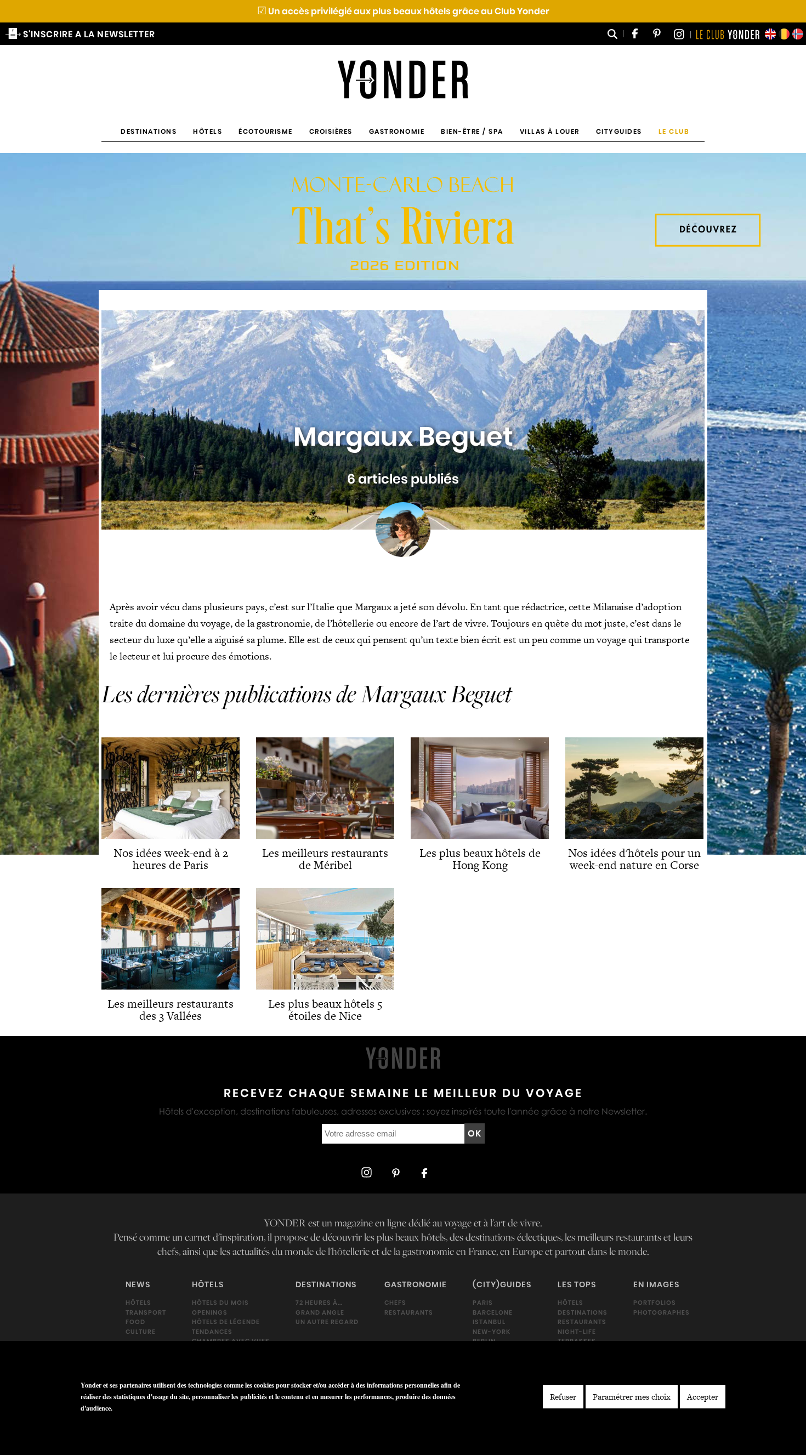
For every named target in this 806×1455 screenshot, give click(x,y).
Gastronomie (397, 131)
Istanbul (489, 1322)
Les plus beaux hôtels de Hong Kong (480, 859)
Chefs (395, 1303)
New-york (491, 1331)
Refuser (563, 1396)
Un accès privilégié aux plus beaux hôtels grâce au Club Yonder (403, 11)
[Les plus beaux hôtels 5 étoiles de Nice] (325, 939)
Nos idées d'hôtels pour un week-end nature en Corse (634, 859)
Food (135, 1322)
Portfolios (654, 1303)
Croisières (331, 131)
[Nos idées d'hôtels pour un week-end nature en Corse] (634, 788)
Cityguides (619, 131)
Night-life (577, 1331)
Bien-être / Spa (472, 131)
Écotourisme (266, 131)
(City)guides (502, 1285)
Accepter (702, 1396)
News (138, 1285)
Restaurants (408, 1312)
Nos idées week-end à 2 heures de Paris (170, 859)
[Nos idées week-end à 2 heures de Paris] (170, 788)
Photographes (661, 1312)
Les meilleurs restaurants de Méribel (325, 859)
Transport (146, 1312)
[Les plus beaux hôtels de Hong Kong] (480, 788)
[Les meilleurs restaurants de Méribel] (325, 788)
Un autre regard (327, 1322)
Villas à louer (550, 131)
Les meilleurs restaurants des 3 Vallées (170, 1010)
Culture (141, 1331)
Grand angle (320, 1312)
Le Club (674, 131)
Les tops (577, 1285)
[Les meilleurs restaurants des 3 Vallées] (170, 939)
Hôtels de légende (226, 1322)
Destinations (149, 131)
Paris (483, 1303)
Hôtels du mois (220, 1303)
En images (656, 1285)
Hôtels (207, 131)
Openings (210, 1312)
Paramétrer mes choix (632, 1396)
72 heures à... (319, 1303)
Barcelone (493, 1312)
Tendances (212, 1331)
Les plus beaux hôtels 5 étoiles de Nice (325, 1010)
